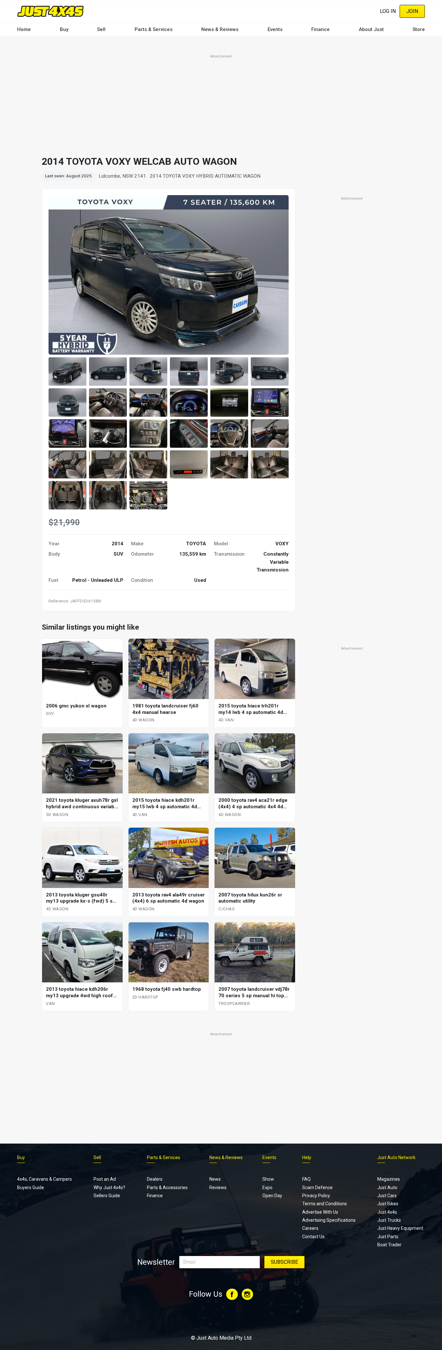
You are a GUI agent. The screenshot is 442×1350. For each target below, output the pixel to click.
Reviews (218, 1187)
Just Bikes (387, 1203)
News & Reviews (219, 29)
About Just (371, 29)
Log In (388, 11)
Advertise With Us (320, 1212)
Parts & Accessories (167, 1187)
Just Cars (387, 1195)
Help (306, 1157)
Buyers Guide (30, 1187)
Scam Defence (317, 1187)
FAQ (306, 1179)
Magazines (388, 1179)
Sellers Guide (107, 1195)
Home (24, 29)
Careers (310, 1228)
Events (275, 29)
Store (419, 29)
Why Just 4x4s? (109, 1187)
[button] (67, 371)
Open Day (272, 1195)
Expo (267, 1187)
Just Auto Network (396, 1157)
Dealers (154, 1179)
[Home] (50, 11)
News (215, 1179)
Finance (320, 29)
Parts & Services (153, 29)
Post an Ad (105, 1179)
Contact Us (313, 1236)
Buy (64, 29)
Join (412, 11)
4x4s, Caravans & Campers (44, 1179)
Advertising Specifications (329, 1220)
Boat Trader (389, 1244)
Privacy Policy (316, 1195)
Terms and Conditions (324, 1203)
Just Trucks (389, 1220)
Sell (101, 29)
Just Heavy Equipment (400, 1228)
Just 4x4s (387, 1212)
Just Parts (387, 1236)
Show (268, 1179)
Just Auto (387, 1187)
